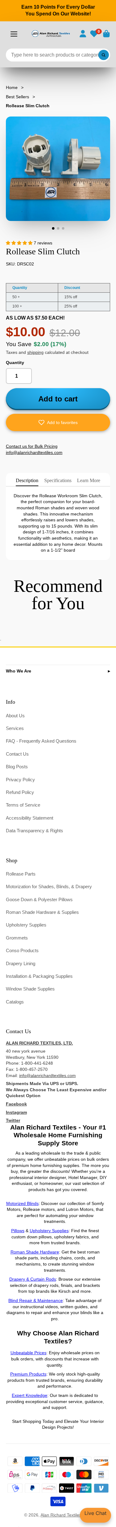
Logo (50, 33)
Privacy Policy (20, 779)
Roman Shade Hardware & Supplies (42, 912)
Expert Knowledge (29, 1395)
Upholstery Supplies (26, 924)
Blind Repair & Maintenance (35, 1300)
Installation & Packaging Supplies (39, 976)
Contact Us (17, 754)
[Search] (103, 55)
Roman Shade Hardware (35, 1251)
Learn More (88, 480)
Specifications (57, 480)
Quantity (15, 362)
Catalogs (15, 1001)
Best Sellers (17, 96)
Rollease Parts (21, 873)
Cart (106, 33)
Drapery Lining (20, 963)
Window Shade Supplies (30, 988)
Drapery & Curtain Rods (32, 1279)
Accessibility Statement (29, 818)
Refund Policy (20, 792)
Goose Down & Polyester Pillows (39, 899)
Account (83, 33)
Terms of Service (23, 805)
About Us (15, 715)
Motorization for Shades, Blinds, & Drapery (49, 886)
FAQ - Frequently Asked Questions (41, 741)
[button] (58, 422)
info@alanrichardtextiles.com (47, 1075)
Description (27, 480)
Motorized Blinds (22, 1203)
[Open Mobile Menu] (14, 34)
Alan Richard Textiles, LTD (66, 1514)
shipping (35, 352)
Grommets (17, 937)
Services (15, 728)
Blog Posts (17, 766)
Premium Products (28, 1374)
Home (12, 87)
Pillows (17, 1230)
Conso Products (22, 950)
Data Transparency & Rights (34, 830)
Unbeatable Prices (28, 1352)
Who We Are (18, 670)
